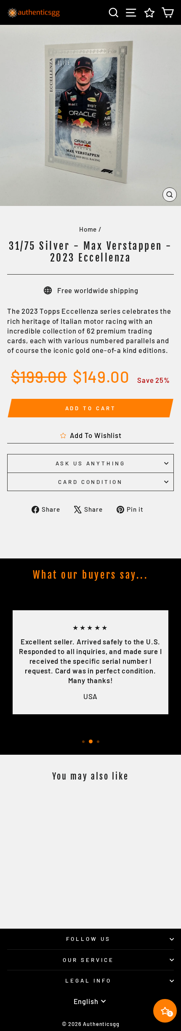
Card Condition (90, 481)
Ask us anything (91, 463)
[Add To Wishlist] (61, 804)
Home (88, 229)
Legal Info (88, 980)
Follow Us (88, 938)
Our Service (88, 959)
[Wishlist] (149, 12)
